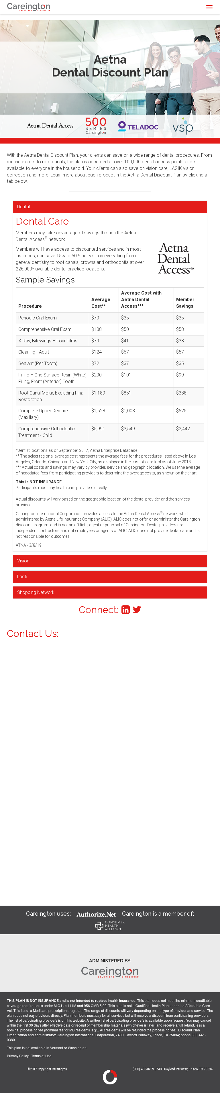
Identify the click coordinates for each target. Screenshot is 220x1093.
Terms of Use (41, 1055)
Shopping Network (35, 592)
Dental (23, 206)
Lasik (22, 576)
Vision (23, 561)
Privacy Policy (18, 1055)
